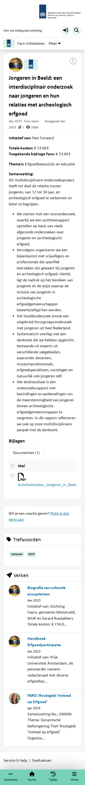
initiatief (16, 554)
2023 (31, 554)
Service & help (15, 760)
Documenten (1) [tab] (26, 452)
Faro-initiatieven (31, 43)
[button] (65, 31)
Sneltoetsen (41, 760)
